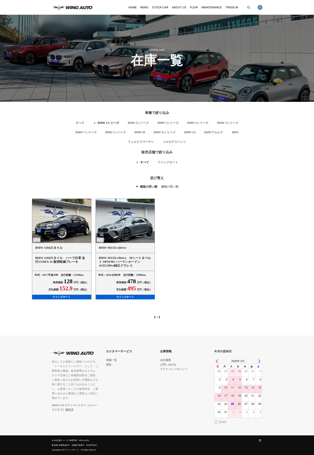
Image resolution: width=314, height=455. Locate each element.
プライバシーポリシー (173, 369)
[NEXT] (258, 361)
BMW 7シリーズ (86, 132)
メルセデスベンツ (174, 141)
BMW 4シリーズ (197, 122)
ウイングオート (168, 162)
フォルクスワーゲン (141, 141)
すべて (80, 122)
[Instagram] (260, 7)
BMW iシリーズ (115, 132)
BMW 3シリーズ (168, 122)
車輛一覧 (111, 360)
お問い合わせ (168, 364)
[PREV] (217, 361)
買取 (108, 364)
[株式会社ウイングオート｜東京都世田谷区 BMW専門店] (75, 7)
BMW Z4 (190, 132)
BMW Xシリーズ (165, 132)
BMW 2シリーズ (138, 122)
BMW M (139, 132)
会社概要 (165, 360)
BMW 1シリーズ (108, 122)
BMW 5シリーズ (227, 122)
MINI (235, 132)
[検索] (248, 7)
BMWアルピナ (213, 132)
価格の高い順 (169, 186)
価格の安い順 (148, 186)
